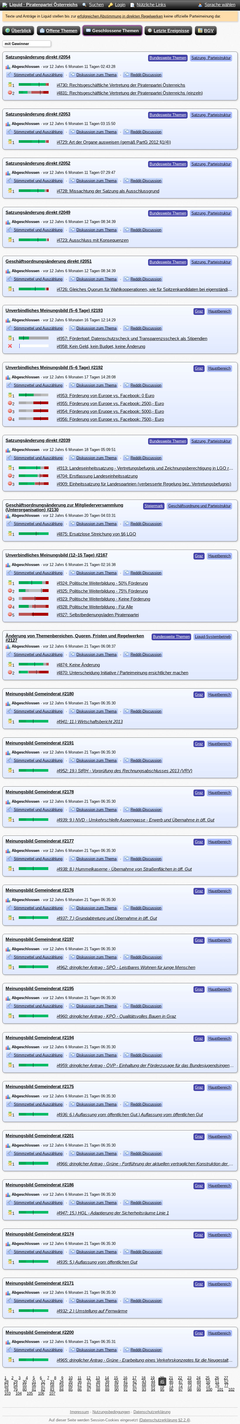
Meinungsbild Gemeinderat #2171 (40, 1283)
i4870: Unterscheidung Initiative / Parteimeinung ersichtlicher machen (122, 672)
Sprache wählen (220, 4)
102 (231, 1389)
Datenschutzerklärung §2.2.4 (164, 1420)
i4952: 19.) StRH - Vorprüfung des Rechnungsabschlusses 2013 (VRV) (124, 770)
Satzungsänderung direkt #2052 (38, 163)
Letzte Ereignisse (171, 30)
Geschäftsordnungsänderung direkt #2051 (49, 261)
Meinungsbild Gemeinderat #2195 (40, 988)
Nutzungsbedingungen (111, 1412)
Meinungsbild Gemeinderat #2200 (40, 1332)
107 (52, 1393)
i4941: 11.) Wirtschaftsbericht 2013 (90, 721)
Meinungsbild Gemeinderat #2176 (40, 890)
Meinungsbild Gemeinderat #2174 (40, 1233)
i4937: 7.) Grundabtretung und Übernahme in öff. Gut (107, 918)
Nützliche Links (151, 4)
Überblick (21, 30)
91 (126, 1389)
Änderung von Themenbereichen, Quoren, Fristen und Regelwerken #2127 (75, 638)
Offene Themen (61, 30)
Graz (199, 311)
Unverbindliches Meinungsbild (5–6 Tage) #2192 (54, 367)
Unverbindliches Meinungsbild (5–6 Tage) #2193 (54, 310)
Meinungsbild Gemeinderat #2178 (40, 791)
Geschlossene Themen (115, 30)
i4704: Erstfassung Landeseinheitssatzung (97, 475)
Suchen (96, 4)
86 (80, 1389)
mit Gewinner (17, 44)
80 (25, 1389)
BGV (209, 30)
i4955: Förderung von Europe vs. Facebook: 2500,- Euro (110, 403)
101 (220, 1389)
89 (107, 1389)
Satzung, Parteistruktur (211, 58)
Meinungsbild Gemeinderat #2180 (40, 693)
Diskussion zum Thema (96, 75)
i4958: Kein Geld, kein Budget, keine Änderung (101, 346)
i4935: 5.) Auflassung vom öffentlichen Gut (97, 1262)
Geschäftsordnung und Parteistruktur (199, 506)
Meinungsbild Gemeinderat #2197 (40, 939)
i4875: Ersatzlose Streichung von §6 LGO (96, 533)
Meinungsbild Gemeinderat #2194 (40, 1037)
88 (98, 1389)
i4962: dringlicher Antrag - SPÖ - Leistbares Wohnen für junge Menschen (126, 967)
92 (135, 1389)
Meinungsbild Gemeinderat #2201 (40, 1135)
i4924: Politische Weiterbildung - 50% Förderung (102, 583)
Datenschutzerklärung (151, 1412)
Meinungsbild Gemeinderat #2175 (40, 1086)
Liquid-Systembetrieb (213, 636)
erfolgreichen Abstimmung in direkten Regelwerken (120, 16)
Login (120, 4)
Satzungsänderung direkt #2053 (38, 113)
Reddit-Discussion (146, 75)
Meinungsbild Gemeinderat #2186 (40, 1184)
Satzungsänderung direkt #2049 (38, 212)
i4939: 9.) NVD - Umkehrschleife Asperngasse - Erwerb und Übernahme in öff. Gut (135, 819)
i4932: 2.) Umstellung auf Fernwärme (92, 1310)
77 (226, 1385)
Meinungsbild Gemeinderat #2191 (40, 742)
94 (153, 1389)
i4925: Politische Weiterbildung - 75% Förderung (102, 591)
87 (89, 1389)
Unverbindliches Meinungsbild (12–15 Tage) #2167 (56, 555)
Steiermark (154, 506)
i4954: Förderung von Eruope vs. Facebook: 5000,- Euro (110, 411)
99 (199, 1389)
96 (171, 1389)
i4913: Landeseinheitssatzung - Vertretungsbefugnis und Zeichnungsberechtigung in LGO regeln (148, 468)
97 (181, 1389)
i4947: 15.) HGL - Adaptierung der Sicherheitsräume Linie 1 (113, 1212)
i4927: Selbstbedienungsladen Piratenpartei (98, 614)
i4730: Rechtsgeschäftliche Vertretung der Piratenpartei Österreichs (121, 85)
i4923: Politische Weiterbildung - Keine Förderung (103, 598)
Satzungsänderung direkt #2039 (38, 440)
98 (190, 1389)
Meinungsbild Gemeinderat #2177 (40, 840)
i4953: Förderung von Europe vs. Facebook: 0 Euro (105, 395)
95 (162, 1389)
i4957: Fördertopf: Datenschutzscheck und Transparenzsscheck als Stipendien (132, 338)
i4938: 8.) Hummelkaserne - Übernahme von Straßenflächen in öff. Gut (124, 869)
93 (144, 1389)
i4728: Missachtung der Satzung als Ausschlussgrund (108, 190)
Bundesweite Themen (168, 58)
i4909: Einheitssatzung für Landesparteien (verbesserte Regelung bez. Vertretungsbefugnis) (144, 483)
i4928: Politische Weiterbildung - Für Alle (95, 606)
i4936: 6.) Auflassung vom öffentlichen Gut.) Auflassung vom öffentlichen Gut (130, 1114)
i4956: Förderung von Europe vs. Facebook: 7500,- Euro (110, 419)
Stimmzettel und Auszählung (38, 75)
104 (19, 1393)
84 (61, 1389)
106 (41, 1393)
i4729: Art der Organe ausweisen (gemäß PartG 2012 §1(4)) (114, 142)
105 (30, 1393)
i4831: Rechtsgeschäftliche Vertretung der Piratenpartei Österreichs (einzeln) (130, 92)
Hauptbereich (219, 311)
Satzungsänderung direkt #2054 (38, 56)
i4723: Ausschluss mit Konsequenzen (92, 240)
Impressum (79, 1412)
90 (116, 1389)
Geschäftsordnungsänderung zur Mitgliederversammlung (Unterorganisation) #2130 (64, 507)
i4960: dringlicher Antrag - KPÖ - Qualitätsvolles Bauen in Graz (116, 1016)
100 (209, 1389)
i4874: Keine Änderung (78, 664)
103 (7, 1393)
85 (70, 1389)
